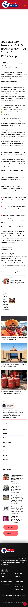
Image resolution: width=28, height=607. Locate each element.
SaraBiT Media (19, 586)
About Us (17, 576)
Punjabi (10, 527)
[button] (24, 6)
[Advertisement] (14, 24)
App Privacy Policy (20, 579)
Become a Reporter (6, 581)
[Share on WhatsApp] (9, 67)
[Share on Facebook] (2, 67)
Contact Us (18, 584)
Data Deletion (19, 589)
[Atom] (6, 570)
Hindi (9, 533)
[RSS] (2, 570)
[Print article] (16, 67)
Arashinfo (17, 598)
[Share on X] (13, 67)
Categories (4, 579)
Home (2, 576)
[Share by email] (6, 67)
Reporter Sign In (5, 584)
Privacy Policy (19, 581)
